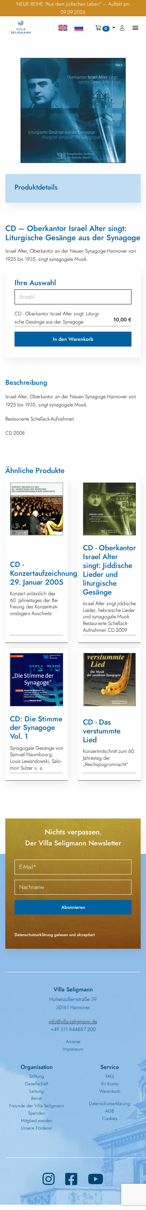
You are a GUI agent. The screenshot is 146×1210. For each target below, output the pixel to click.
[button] (105, 28)
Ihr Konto (109, 1083)
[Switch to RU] (79, 28)
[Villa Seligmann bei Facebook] (71, 1179)
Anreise (73, 1041)
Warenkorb (109, 1091)
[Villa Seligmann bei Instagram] (49, 1179)
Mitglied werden (36, 1120)
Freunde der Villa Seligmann (36, 1105)
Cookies (109, 1118)
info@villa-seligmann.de (73, 1021)
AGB (109, 1111)
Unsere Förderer (36, 1128)
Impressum (73, 1049)
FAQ (110, 1076)
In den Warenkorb (73, 339)
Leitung (36, 1091)
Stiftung (36, 1076)
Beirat (36, 1098)
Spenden (36, 1113)
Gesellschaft (36, 1083)
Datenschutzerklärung (109, 1103)
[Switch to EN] (63, 28)
